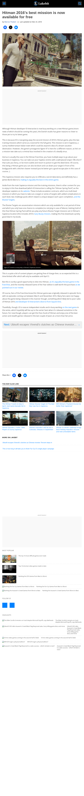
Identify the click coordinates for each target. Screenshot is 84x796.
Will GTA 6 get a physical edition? (37, 642)
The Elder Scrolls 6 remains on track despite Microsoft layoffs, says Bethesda (68, 621)
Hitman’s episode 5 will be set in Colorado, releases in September (41, 428)
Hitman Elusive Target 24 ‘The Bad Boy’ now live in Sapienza (41, 405)
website (26, 191)
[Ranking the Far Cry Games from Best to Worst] (18, 586)
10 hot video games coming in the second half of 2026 (58, 638)
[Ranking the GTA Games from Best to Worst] (9, 579)
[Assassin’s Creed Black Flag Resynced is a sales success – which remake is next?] (28, 646)
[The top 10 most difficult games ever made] (9, 559)
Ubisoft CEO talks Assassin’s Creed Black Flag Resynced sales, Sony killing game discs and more (74, 629)
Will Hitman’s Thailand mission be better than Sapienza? (68, 405)
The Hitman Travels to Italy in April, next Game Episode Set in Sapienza (13, 406)
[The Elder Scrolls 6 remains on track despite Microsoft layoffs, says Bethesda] (27, 620)
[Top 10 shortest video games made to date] (9, 569)
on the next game (69, 307)
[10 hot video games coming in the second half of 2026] (20, 638)
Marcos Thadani (10, 22)
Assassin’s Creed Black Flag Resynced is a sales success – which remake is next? (69, 648)
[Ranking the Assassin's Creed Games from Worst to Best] (21, 591)
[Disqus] (42, 483)
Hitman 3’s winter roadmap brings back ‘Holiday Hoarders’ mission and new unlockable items (68, 429)
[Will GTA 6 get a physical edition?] (13, 642)
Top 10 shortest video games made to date (32, 566)
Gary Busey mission (42, 214)
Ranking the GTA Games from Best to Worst (32, 576)
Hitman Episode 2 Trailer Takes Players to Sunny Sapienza (13, 428)
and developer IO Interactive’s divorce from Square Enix (38, 301)
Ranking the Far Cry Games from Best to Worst (51, 586)
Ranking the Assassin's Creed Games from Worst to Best (60, 591)
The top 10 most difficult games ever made (32, 556)
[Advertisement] (42, 107)
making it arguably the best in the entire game (39, 180)
